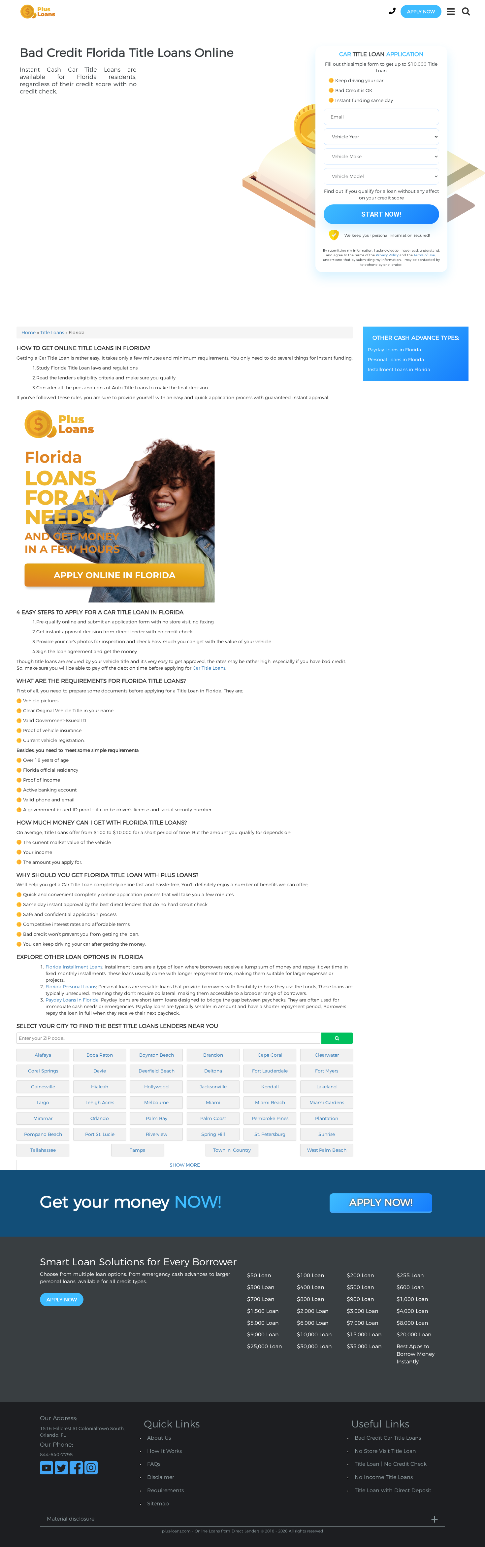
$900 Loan (360, 1299)
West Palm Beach (326, 1150)
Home (28, 332)
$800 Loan (310, 1299)
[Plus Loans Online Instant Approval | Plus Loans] (39, 11)
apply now (421, 12)
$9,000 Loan (263, 1334)
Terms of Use (424, 255)
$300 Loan (261, 1287)
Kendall (270, 1087)
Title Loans (52, 332)
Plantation (326, 1118)
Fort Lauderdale (270, 1071)
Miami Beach (270, 1103)
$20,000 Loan (414, 1334)
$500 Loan (360, 1287)
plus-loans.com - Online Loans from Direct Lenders (210, 1531)
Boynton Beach (156, 1055)
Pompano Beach (43, 1134)
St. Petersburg (269, 1134)
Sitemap (158, 1503)
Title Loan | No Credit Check (391, 1464)
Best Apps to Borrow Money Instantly (416, 1354)
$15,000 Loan (364, 1334)
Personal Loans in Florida (396, 360)
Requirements (165, 1490)
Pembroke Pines (270, 1118)
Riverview (156, 1134)
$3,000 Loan (362, 1311)
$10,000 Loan (314, 1334)
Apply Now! (380, 1202)
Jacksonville (213, 1087)
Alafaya (43, 1055)
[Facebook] (76, 1467)
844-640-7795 (56, 1455)
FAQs (153, 1464)
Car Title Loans (209, 668)
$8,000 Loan (412, 1323)
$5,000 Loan (263, 1323)
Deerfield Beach (157, 1071)
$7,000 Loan (362, 1323)
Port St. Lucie (99, 1134)
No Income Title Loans (384, 1477)
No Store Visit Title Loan (385, 1451)
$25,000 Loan (264, 1346)
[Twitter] (61, 1467)
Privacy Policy (387, 255)
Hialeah (99, 1087)
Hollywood (156, 1087)
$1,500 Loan (263, 1311)
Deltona (213, 1071)
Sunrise (326, 1134)
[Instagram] (91, 1467)
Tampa (138, 1150)
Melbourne (156, 1103)
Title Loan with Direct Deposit (393, 1490)
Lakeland (326, 1087)
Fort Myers (326, 1071)
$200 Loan (360, 1275)
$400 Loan (310, 1287)
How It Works (164, 1451)
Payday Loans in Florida (72, 1000)
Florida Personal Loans (71, 987)
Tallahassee (43, 1150)
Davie (99, 1071)
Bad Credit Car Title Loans (388, 1438)
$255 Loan (410, 1275)
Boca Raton (99, 1055)
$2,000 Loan (313, 1311)
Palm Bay (156, 1118)
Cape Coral (270, 1055)
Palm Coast (213, 1118)
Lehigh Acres (99, 1103)
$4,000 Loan (412, 1311)
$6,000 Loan (313, 1323)
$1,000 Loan (412, 1299)
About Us (159, 1438)
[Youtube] (46, 1467)
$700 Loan (261, 1299)
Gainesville (43, 1087)
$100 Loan (310, 1275)
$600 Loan (410, 1287)
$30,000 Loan (314, 1346)
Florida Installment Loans (74, 967)
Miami (213, 1103)
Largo (43, 1103)
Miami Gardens (326, 1103)
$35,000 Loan (364, 1346)
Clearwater (327, 1055)
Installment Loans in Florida (399, 369)
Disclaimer (160, 1477)
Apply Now (62, 1299)
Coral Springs (43, 1071)
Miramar (42, 1118)
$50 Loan (259, 1275)
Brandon (213, 1055)
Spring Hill (213, 1134)
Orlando (99, 1118)
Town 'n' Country (232, 1150)
